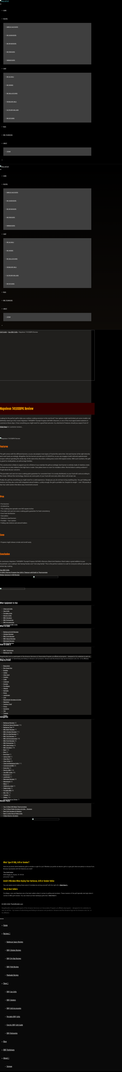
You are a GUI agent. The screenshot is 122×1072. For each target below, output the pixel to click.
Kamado (6, 691)
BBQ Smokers (10, 85)
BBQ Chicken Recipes (11, 35)
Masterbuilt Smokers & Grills (12, 700)
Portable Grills (7, 613)
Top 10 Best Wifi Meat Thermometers (15, 807)
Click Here (3, 427)
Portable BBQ (7, 790)
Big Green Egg (7, 668)
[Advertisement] (45, 393)
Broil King (6, 754)
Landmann (6, 695)
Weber (5, 715)
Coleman (6, 682)
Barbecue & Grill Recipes (10, 632)
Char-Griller (6, 761)
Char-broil (6, 675)
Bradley (5, 670)
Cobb (5, 679)
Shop (4, 68)
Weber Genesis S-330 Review (10, 575)
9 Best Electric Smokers (10, 816)
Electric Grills (7, 615)
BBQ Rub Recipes (8, 643)
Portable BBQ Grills (12, 102)
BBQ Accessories (8, 622)
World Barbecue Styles (10, 799)
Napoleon (6, 702)
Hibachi (5, 688)
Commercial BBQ (8, 765)
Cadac (5, 673)
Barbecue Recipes (8, 723)
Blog (4, 127)
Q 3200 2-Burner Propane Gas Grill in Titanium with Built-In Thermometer (24, 572)
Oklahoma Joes (8, 786)
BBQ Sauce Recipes (9, 639)
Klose (5, 693)
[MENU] (0, 169)
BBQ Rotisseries (11, 118)
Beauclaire (6, 666)
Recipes (5, 19)
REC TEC (6, 793)
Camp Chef (6, 757)
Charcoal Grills (7, 609)
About (5, 143)
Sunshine (6, 709)
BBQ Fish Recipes (8, 736)
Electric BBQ (7, 770)
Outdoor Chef (7, 704)
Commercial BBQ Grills (10, 625)
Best (4, 750)
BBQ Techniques (8, 135)
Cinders (5, 677)
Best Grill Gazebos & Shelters (12, 811)
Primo (5, 706)
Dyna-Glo (6, 768)
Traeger (5, 713)
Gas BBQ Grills (4, 570)
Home (4, 10)
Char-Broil (6, 759)
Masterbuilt (6, 781)
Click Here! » (64, 885)
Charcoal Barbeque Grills (11, 763)
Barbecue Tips (7, 653)
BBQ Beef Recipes (8, 729)
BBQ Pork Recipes (11, 52)
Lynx (4, 697)
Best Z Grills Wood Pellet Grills (12, 813)
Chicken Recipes (8, 634)
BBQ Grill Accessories (12, 93)
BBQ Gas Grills (10, 77)
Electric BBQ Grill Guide (13, 110)
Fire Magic (6, 686)
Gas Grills (6, 611)
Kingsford (6, 775)
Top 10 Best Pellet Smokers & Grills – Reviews (17, 809)
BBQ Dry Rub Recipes (11, 43)
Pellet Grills (6, 788)
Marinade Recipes (11, 60)
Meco (5, 784)
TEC (4, 711)
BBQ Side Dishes (8, 745)
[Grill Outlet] (4, 1)
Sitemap (9, 151)
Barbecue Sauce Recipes (12, 27)
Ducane (5, 684)
